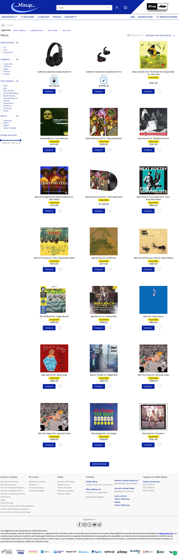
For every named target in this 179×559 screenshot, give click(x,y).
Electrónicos (8, 52)
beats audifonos (19, 30)
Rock (5, 85)
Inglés (6, 69)
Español (7, 74)
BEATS (6, 123)
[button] (11, 42)
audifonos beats (37, 30)
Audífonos (7, 66)
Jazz (5, 88)
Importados (8, 64)
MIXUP (6, 125)
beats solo (66, 30)
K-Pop (6, 111)
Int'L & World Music (11, 93)
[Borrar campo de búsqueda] (108, 7)
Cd (5, 47)
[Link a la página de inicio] (3, 25)
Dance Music (9, 103)
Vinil (5, 50)
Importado (8, 120)
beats (10, 25)
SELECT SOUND (10, 128)
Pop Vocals (8, 108)
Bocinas (7, 71)
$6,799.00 (15, 143)
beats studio (53, 30)
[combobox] (84, 7)
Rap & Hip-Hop (9, 96)
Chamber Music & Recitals (11, 99)
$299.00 (6, 143)
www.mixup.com (166, 533)
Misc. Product (9, 90)
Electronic (7, 106)
